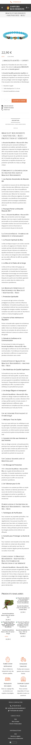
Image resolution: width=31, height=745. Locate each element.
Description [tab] (15, 120)
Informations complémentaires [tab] (15, 124)
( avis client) (11, 56)
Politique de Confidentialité (15, 738)
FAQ (15, 719)
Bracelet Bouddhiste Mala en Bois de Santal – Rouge (8, 631)
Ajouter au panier (19, 100)
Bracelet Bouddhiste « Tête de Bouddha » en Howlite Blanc (23, 607)
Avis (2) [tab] (15, 128)
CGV (15, 734)
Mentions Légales (15, 736)
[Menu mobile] (2, 8)
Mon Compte (15, 721)
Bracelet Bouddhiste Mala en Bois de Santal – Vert (8, 615)
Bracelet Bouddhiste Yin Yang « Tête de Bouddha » (23, 631)
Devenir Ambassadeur (16, 723)
